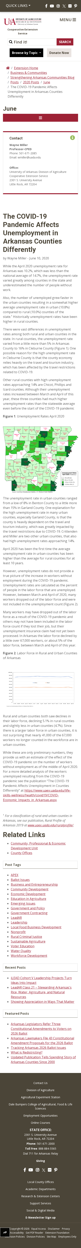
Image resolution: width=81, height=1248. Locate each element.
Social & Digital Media (40, 1210)
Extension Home (26, 68)
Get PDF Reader (34, 1232)
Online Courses (40, 1123)
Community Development (29, 889)
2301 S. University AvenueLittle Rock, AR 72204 (40, 1137)
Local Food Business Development (36, 927)
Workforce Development (29, 955)
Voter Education (22, 946)
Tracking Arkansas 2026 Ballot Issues (38, 1047)
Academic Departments (41, 1189)
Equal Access (38, 1228)
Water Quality (21, 951)
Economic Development (28, 894)
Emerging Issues (23, 903)
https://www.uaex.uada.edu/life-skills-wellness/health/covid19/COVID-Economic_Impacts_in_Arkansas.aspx (37, 795)
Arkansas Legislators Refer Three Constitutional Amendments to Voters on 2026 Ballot (41, 1029)
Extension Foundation (57, 1232)
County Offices (21, 853)
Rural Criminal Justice (26, 936)
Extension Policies (15, 1236)
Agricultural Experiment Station (40, 1097)
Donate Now (59, 53)
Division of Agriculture (40, 1090)
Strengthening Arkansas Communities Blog (42, 77)
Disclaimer (54, 1228)
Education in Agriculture (28, 899)
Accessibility (17, 1232)
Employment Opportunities (40, 1115)
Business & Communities (28, 73)
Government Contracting (29, 913)
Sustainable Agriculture (28, 941)
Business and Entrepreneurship (34, 884)
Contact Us (40, 1083)
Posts (14, 82)
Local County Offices (40, 1182)
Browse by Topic (25, 53)
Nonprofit (18, 932)
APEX (14, 875)
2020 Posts (31, 82)
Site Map (51, 1236)
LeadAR (16, 918)
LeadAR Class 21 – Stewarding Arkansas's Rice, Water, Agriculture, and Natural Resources (41, 992)
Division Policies (36, 1236)
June (46, 82)
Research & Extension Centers (40, 1196)
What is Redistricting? (26, 1052)
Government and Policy (28, 908)
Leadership (19, 922)
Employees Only (67, 1236)
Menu (66, 19)
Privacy (66, 1228)
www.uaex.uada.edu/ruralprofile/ (50, 825)
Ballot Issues (20, 880)
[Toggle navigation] (40, 118)
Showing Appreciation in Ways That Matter (42, 1001)
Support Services (40, 1203)
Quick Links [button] (17, 5)
